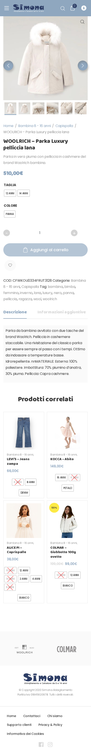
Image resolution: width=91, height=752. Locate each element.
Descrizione (15, 312)
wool (37, 299)
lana (37, 292)
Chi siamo (55, 716)
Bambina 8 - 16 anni (34, 125)
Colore (10, 205)
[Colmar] (67, 649)
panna (68, 292)
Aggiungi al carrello (49, 249)
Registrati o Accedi (84, 8)
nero (58, 292)
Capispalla (64, 125)
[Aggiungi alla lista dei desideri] (10, 265)
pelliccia (10, 299)
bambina (55, 286)
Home (8, 125)
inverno (26, 292)
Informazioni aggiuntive (62, 312)
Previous (8, 66)
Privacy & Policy (50, 725)
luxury (47, 292)
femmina (11, 292)
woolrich (50, 299)
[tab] (15, 313)
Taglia (10, 185)
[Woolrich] (24, 649)
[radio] (10, 193)
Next (83, 66)
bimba (69, 286)
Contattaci (31, 716)
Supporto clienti (19, 725)
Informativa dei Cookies (25, 734)
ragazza (25, 299)
